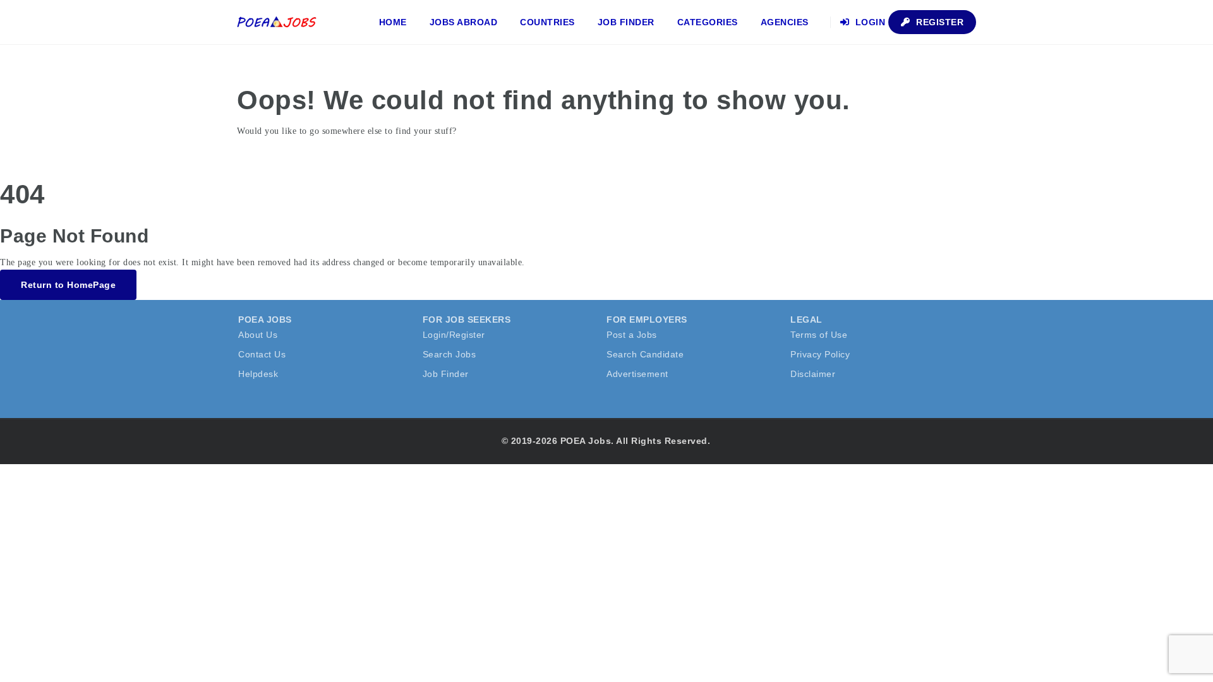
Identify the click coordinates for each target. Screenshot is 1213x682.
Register (939, 22)
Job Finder (626, 22)
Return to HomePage (68, 285)
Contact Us (262, 354)
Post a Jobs (631, 335)
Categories (707, 22)
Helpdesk (258, 374)
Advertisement (637, 374)
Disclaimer (812, 374)
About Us (257, 335)
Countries (547, 22)
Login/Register (454, 335)
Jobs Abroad (464, 22)
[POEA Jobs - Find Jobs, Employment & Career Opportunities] (277, 22)
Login (868, 22)
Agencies (785, 22)
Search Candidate (645, 354)
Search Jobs (449, 354)
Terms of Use (818, 335)
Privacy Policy (820, 354)
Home (393, 22)
